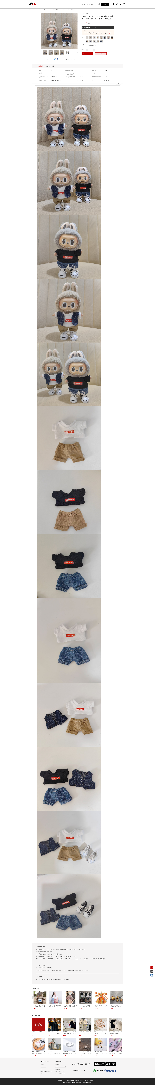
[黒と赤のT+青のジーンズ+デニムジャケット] (94, 41)
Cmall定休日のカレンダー (46, 1071)
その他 (34, 10)
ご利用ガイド (58, 1064)
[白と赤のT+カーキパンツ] (101, 37)
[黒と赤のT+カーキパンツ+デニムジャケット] (97, 41)
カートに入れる (88, 53)
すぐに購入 (100, 54)
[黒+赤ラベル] (90, 37)
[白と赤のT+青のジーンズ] (108, 37)
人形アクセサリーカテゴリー (43, 77)
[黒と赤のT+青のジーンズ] (104, 37)
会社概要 (42, 1064)
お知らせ (42, 1069)
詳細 (110, 33)
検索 (105, 4)
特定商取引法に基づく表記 (60, 1067)
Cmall (30, 10)
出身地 (93, 73)
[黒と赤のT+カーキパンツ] (112, 37)
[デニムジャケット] (90, 41)
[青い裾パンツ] (94, 37)
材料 (40, 70)
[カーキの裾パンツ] (97, 37)
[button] (33, 997)
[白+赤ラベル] (87, 37)
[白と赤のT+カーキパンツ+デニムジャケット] (87, 41)
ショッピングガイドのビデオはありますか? (70, 73)
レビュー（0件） (50, 66)
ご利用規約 (57, 1069)
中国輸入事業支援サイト (90, 1080)
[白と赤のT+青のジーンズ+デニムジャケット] (101, 41)
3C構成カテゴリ (42, 80)
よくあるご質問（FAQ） (60, 1073)
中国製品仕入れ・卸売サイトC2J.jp (74, 1080)
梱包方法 (94, 70)
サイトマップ (43, 1067)
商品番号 (41, 73)
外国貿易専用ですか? (96, 76)
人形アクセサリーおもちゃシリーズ (70, 77)
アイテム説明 (39, 66)
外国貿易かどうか (69, 70)
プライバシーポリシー (59, 1071)
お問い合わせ (43, 1073)
